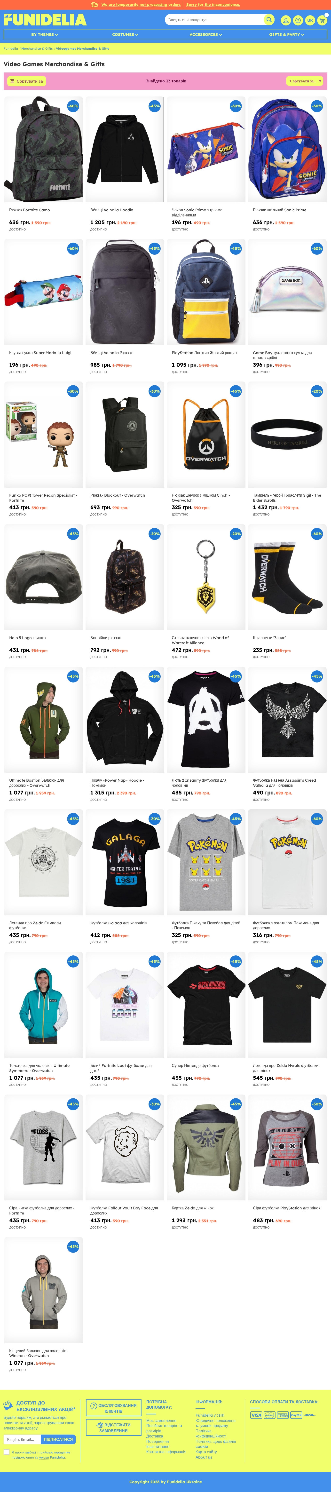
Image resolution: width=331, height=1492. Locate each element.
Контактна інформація (166, 1451)
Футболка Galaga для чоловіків (118, 923)
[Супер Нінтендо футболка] (206, 1005)
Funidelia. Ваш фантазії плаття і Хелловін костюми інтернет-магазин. (45, 19)
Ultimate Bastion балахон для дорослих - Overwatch (36, 783)
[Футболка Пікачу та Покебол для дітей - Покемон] (206, 862)
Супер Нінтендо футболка (195, 1065)
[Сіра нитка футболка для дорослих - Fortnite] (43, 1148)
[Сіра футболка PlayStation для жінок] (287, 1148)
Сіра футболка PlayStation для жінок (286, 1208)
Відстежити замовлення (115, 1428)
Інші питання (157, 1446)
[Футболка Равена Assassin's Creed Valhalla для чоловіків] (287, 720)
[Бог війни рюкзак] (125, 577)
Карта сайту (206, 1451)
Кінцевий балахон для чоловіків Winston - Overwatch (37, 1353)
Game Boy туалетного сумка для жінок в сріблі (282, 355)
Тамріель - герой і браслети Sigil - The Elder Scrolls (287, 498)
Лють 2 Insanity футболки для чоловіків (199, 783)
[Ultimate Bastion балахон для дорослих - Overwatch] (43, 720)
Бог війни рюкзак (105, 637)
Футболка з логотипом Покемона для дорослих (286, 925)
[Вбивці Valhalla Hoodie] (125, 149)
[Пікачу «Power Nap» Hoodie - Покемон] (125, 720)
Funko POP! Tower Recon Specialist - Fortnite (43, 498)
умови (44, 1457)
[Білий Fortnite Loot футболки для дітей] (125, 1005)
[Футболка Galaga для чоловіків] (125, 862)
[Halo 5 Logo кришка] (43, 577)
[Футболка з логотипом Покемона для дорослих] (287, 862)
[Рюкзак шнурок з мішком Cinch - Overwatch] (206, 434)
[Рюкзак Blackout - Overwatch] (125, 434)
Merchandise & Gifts (37, 48)
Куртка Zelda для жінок (192, 1208)
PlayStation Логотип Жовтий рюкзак (204, 352)
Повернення (157, 1441)
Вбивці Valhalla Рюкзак (111, 352)
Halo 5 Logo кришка (27, 637)
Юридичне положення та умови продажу (216, 1423)
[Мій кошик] (322, 20)
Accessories (204, 34)
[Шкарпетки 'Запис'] (287, 577)
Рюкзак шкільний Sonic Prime (279, 209)
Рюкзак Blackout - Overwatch (117, 495)
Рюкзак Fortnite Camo (29, 209)
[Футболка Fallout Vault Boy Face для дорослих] (125, 1148)
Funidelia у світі (210, 1415)
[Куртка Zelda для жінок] (206, 1148)
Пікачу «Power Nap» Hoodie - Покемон (117, 783)
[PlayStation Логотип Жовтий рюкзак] (206, 292)
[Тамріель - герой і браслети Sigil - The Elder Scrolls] (287, 434)
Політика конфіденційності (211, 1434)
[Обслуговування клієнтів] (298, 20)
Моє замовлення (161, 1420)
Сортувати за (30, 81)
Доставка (154, 1436)
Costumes (123, 34)
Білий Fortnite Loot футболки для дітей (121, 1068)
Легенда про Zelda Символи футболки (35, 925)
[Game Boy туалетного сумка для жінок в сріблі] (287, 292)
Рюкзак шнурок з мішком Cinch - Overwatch (201, 498)
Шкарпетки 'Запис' (269, 637)
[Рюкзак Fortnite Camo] (43, 149)
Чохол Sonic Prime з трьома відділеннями (197, 212)
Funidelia (11, 48)
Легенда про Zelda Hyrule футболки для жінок (285, 1068)
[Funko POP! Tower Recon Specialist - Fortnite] (43, 434)
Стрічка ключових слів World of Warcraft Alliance (200, 640)
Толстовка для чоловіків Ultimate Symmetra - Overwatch (39, 1068)
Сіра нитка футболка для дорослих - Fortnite (41, 1210)
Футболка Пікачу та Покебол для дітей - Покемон (206, 925)
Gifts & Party (284, 34)
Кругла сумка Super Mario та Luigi (40, 352)
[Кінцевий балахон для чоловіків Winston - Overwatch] (43, 1290)
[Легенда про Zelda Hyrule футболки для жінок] (287, 1005)
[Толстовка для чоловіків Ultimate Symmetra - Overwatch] (43, 1005)
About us (204, 1457)
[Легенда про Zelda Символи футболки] (43, 862)
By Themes (42, 34)
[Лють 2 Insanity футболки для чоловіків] (206, 720)
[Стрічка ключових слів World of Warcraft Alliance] (206, 577)
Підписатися (58, 1439)
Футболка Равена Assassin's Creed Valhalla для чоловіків (284, 783)
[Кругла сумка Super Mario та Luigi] (43, 292)
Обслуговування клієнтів (117, 1408)
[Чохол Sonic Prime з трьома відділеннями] (206, 149)
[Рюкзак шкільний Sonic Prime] (287, 149)
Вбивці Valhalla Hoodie (111, 209)
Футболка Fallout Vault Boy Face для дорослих (124, 1210)
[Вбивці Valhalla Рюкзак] (125, 292)
